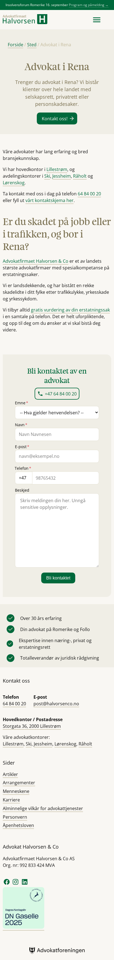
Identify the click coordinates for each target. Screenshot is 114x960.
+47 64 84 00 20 (61, 394)
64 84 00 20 (89, 194)
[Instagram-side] (16, 884)
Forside (15, 45)
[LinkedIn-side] (24, 884)
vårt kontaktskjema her (49, 200)
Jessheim (61, 176)
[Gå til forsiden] (25, 19)
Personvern (15, 817)
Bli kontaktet (58, 578)
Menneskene (16, 791)
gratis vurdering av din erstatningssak (70, 310)
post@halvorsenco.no (56, 704)
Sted (32, 45)
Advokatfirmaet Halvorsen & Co (35, 261)
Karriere (11, 800)
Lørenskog (14, 183)
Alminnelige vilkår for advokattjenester (43, 808)
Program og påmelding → (88, 4)
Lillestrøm (56, 169)
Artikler (10, 774)
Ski (47, 176)
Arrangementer (19, 783)
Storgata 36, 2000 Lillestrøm (32, 726)
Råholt (80, 176)
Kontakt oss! (55, 119)
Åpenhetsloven (18, 825)
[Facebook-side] (7, 884)
